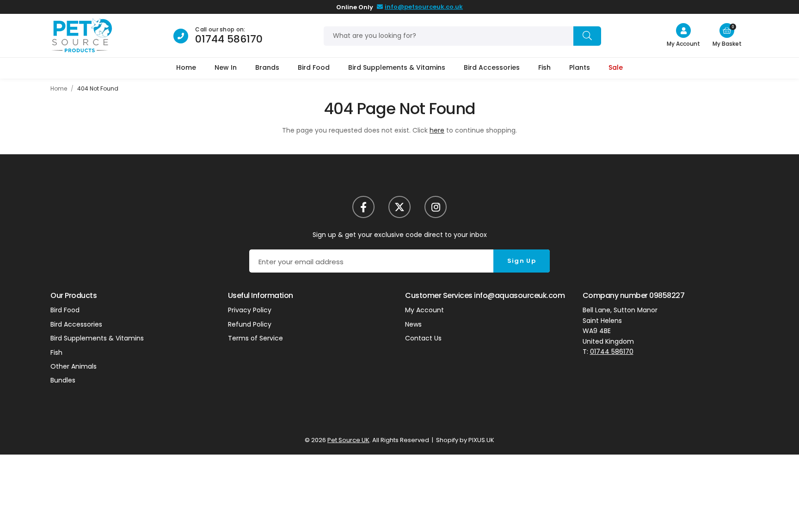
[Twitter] (399, 207)
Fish (544, 67)
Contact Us (423, 338)
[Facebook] (363, 207)
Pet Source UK (81, 36)
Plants (579, 67)
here (437, 130)
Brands (267, 67)
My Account (424, 310)
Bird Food (314, 67)
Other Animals (73, 366)
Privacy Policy (249, 310)
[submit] (587, 36)
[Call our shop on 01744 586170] (180, 36)
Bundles (62, 380)
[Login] (683, 30)
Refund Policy (249, 324)
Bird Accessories (492, 67)
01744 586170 (229, 39)
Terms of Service (255, 338)
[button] (726, 30)
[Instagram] (435, 207)
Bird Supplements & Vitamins (396, 67)
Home (186, 67)
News (413, 324)
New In (226, 67)
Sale (615, 67)
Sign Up (521, 260)
